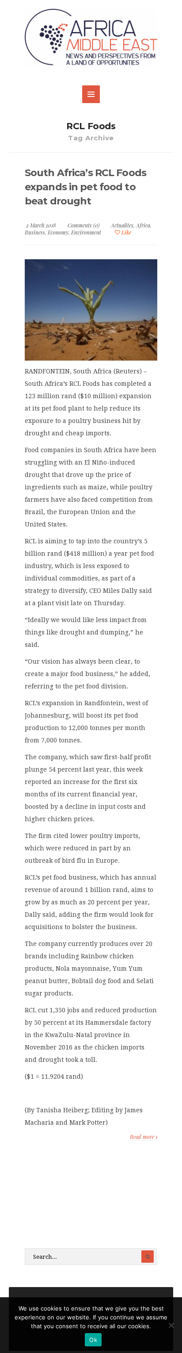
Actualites (122, 225)
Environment (86, 232)
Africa (143, 225)
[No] (171, 1325)
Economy (58, 232)
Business (35, 232)
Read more (142, 1136)
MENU (91, 94)
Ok (93, 1339)
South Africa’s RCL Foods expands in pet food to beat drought (85, 187)
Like (125, 232)
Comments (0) (83, 225)
